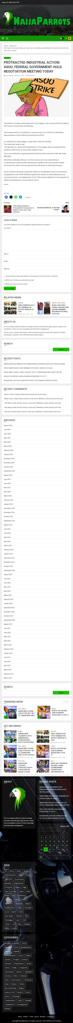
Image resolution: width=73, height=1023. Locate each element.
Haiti (28, 891)
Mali (16, 899)
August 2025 (8, 475)
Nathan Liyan (8, 399)
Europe (28, 963)
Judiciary (19, 972)
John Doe (7, 412)
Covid (21, 875)
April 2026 (7, 442)
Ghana (21, 891)
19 (50, 845)
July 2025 (7, 479)
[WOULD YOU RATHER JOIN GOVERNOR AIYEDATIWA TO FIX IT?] (10, 712)
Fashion (17, 887)
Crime (21, 955)
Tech (26, 916)
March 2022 (8, 645)
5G (6, 871)
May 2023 (7, 587)
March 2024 (8, 545)
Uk (14, 924)
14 (58, 841)
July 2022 (7, 628)
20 (54, 845)
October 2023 (8, 566)
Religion (20, 731)
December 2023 (9, 558)
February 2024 (8, 550)
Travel (17, 920)
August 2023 (8, 574)
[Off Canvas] (3, 38)
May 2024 (7, 537)
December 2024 (9, 508)
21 (58, 845)
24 (41, 849)
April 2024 (7, 541)
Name (6, 254)
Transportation (10, 1000)
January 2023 (8, 603)
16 (67, 841)
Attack (19, 871)
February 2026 (8, 450)
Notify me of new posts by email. (16, 284)
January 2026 (8, 454)
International (9, 972)
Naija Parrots (9, 75)
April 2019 (7, 665)
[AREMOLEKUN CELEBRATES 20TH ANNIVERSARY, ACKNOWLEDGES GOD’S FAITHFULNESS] (10, 736)
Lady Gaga (7, 407)
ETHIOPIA (8, 887)
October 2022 (8, 616)
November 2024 (9, 512)
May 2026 (7, 438)
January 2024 (8, 554)
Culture (28, 955)
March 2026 (8, 446)
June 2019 (7, 661)
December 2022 (9, 608)
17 (41, 845)
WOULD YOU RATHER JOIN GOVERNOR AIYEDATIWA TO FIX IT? (25, 376)
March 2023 (8, 595)
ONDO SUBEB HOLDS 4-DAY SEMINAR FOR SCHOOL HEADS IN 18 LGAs (28, 368)
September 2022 (9, 620)
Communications (10, 955)
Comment (7, 228)
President (28, 908)
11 (46, 841)
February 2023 (8, 599)
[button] (7, 38)
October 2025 (8, 467)
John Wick (7, 403)
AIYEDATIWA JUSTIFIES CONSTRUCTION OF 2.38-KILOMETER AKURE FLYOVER (30, 380)
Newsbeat (19, 903)
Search (8, 343)
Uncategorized (22, 1004)
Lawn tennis (8, 899)
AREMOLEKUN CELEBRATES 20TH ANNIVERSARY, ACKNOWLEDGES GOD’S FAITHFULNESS (34, 364)
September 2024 (9, 521)
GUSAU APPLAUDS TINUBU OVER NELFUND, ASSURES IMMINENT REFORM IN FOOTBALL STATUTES (60, 309)
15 (63, 841)
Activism (16, 943)
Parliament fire (10, 908)
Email (6, 261)
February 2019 (8, 674)
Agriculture (8, 947)
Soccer (7, 912)
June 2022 (7, 632)
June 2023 (7, 583)
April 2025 (7, 492)
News (53, 708)
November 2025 (9, 463)
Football (14, 891)
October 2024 (8, 516)
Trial (23, 920)
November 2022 (9, 612)
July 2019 (7, 657)
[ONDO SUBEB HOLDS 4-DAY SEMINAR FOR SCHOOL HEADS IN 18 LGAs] (10, 308)
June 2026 (7, 434)
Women (7, 1008)
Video (19, 924)
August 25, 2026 (24, 314)
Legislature (28, 972)
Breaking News (26, 947)
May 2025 (7, 488)
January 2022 (8, 653)
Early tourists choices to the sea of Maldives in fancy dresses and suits (39, 399)
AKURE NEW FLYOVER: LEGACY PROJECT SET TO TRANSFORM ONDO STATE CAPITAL (33, 372)
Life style (8, 976)
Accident (8, 943)
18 (46, 845)
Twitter (7, 924)
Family (7, 967)
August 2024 (8, 525)
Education (7, 58)
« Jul (40, 857)
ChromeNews (47, 1021)
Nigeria (27, 903)
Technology (8, 920)
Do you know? (19, 879)
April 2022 (7, 641)
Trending (28, 1000)
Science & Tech (10, 992)
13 (54, 841)
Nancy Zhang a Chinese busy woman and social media (28, 394)
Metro (16, 976)
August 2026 (8, 425)
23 (67, 845)
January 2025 (8, 504)
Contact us (50, 1016)
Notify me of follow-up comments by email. (19, 280)
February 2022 (8, 649)
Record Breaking (10, 988)
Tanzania (19, 916)
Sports (14, 912)
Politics (19, 908)
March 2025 (8, 496)
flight (24, 887)
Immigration (23, 967)
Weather (27, 924)
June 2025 (7, 483)
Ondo (59, 302)
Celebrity (16, 951)
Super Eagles (9, 916)
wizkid (14, 928)
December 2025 (9, 459)
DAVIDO (28, 875)
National (23, 976)
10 (41, 841)
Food (6, 891)
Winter (7, 928)
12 (50, 841)
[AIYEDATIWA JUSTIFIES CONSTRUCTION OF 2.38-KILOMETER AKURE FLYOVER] (43, 712)
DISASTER (8, 879)
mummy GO (9, 903)
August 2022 (8, 624)
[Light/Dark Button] (62, 38)
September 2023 (9, 570)
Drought (16, 959)
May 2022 (7, 637)
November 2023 (9, 562)
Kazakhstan (21, 895)
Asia (16, 947)
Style (21, 912)
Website (6, 269)
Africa (12, 871)
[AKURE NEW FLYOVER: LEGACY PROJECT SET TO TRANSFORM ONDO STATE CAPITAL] (10, 751)
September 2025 (9, 471)
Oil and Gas (28, 980)
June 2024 (7, 533)
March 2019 (8, 670)
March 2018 (8, 678)
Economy (25, 959)
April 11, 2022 (20, 75)
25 (46, 849)
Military (24, 899)
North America (16, 980)
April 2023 (7, 591)
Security (20, 992)
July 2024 (7, 529)
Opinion (63, 302)
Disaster (7, 959)
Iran (13, 895)
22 (63, 845)
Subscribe (69, 38)
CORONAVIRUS (10, 875)
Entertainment (19, 883)
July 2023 (7, 579)
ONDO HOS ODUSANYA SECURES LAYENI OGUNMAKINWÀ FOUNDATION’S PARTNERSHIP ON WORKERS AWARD (59, 768)
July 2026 (7, 429)
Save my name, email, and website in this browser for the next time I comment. (32, 276)
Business (27, 871)
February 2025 (8, 500)
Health (7, 895)
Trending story (9, 1004)
